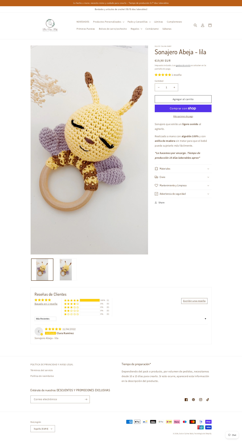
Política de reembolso (42, 375)
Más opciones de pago (183, 116)
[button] (108, 21)
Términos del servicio (41, 370)
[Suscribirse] (86, 399)
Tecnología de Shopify (203, 433)
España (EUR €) (41, 428)
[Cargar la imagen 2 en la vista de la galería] (66, 270)
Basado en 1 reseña (46, 304)
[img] (53, 329)
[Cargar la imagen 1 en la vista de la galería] (42, 270)
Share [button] (162, 202)
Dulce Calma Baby (186, 433)
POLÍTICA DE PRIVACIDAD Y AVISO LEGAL (51, 364)
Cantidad (159, 80)
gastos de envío (183, 65)
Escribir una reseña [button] (194, 301)
